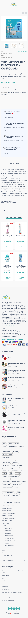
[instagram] (11, 608)
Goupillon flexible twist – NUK (20, 236)
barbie (4, 443)
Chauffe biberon (9, 535)
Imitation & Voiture (7, 515)
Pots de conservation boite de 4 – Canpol (21, 266)
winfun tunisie (15, 495)
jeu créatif (16, 449)
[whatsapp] (14, 608)
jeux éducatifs (6, 470)
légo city (20, 479)
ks (21, 470)
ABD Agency (17, 613)
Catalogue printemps (14, 443)
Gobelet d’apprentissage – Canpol (7, 266)
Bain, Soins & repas (6, 53)
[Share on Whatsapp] (25, 102)
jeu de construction (7, 457)
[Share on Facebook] (19, 102)
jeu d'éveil (15, 451)
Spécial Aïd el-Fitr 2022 (8, 489)
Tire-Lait (21, 89)
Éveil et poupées (6, 558)
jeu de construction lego (9, 459)
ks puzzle (5, 473)
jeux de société (6, 468)
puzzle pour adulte (7, 487)
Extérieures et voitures (8, 505)
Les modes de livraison (8, 597)
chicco (4, 446)
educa (9, 449)
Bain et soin (6, 523)
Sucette (7, 548)
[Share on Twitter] (22, 102)
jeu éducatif (15, 470)
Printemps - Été (15, 481)
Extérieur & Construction (8, 513)
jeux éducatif (15, 468)
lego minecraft (15, 476)
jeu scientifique (6, 462)
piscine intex (6, 481)
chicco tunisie (12, 446)
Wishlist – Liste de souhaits (9, 581)
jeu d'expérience (6, 451)
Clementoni (21, 446)
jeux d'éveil (15, 462)
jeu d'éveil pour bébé (7, 454)
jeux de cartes (6, 465)
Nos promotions (6, 583)
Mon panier (5, 586)
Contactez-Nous (6, 589)
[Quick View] (5, 244)
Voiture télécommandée (8, 492)
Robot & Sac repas (9, 545)
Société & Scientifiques (8, 560)
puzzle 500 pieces (6, 484)
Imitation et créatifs (7, 508)
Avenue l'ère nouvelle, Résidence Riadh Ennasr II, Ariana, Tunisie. (13, 332)
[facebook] (9, 608)
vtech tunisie (6, 495)
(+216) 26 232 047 (10, 329)
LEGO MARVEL (5, 476)
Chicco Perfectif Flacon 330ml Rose (7, 236)
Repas (2, 55)
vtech (18, 492)
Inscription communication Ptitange (12, 592)
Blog (3, 578)
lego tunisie (5, 479)
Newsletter (4, 595)
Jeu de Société (21, 459)
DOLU (4, 449)
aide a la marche (18, 440)
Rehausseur (8, 530)
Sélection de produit (7, 555)
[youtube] (16, 608)
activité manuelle (7, 440)
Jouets (3, 550)
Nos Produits (5, 575)
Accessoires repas (9, 538)
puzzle (23, 481)
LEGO (11, 473)
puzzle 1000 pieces (17, 484)
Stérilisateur (8, 533)
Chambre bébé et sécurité (8, 553)
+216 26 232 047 (12, 330)
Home (2, 51)
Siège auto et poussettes (8, 518)
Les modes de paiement (8, 600)
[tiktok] (19, 608)
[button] (3, 5)
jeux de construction (17, 465)
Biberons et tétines (6, 57)
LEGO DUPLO (17, 473)
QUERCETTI (17, 487)
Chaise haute (8, 528)
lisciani (13, 479)
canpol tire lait (12, 92)
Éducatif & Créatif (6, 510)
